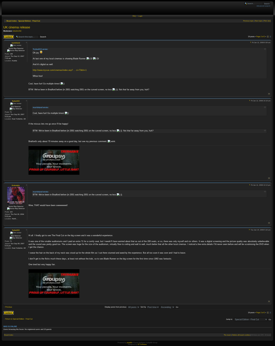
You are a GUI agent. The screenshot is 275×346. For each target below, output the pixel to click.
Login (140, 16)
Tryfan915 (16, 101)
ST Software (142, 344)
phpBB (129, 342)
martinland (16, 43)
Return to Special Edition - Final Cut (18, 319)
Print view (267, 21)
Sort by (144, 307)
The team (227, 335)
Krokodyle (16, 185)
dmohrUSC (17, 31)
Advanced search (263, 6)
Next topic (258, 21)
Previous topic (248, 21)
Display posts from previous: (116, 307)
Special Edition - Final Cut (29, 21)
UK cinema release (16, 27)
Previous (8, 307)
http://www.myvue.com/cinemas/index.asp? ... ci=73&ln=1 (60, 70)
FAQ (134, 16)
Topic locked (8, 36)
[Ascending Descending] (169, 307)
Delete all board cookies (241, 335)
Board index (12, 21)
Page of (260, 36)
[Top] (269, 94)
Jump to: (229, 319)
